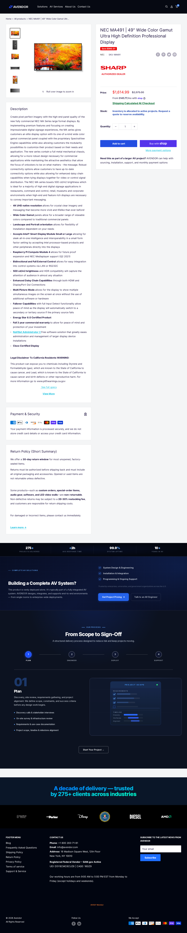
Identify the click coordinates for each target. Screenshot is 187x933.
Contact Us (84, 6)
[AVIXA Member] (97, 905)
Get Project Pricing (112, 597)
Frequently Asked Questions (21, 847)
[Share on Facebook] (158, 54)
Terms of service (15, 866)
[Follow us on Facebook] (74, 923)
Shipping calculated (125, 103)
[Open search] (166, 6)
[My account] (172, 7)
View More (49, 393)
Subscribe (150, 857)
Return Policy (13, 857)
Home (8, 18)
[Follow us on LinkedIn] (79, 923)
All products (20, 18)
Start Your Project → (93, 749)
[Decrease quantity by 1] (116, 126)
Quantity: (105, 126)
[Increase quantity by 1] (134, 126)
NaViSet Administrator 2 (27, 332)
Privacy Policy (13, 861)
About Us (70, 6)
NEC (102, 54)
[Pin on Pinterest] (163, 54)
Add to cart (118, 143)
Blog (8, 842)
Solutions (42, 6)
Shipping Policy (14, 852)
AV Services (56, 6)
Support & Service (16, 871)
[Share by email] (175, 54)
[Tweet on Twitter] (169, 54)
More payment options (158, 150)
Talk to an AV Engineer (145, 597)
